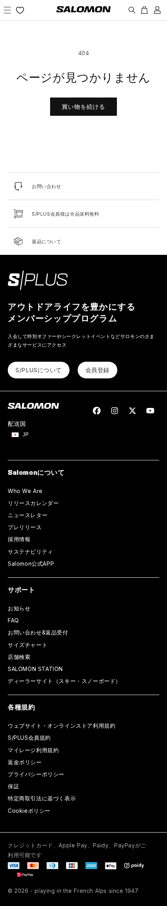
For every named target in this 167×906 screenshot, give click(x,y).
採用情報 (19, 539)
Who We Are (25, 491)
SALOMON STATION (35, 669)
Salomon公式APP (31, 563)
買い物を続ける (83, 106)
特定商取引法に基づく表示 (42, 798)
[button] (7, 10)
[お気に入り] (20, 10)
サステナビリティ (30, 551)
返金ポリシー (25, 762)
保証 (13, 786)
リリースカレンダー (33, 503)
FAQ (13, 620)
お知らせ (19, 608)
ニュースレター (27, 515)
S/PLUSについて (39, 370)
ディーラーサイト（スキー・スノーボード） (64, 681)
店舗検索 (19, 656)
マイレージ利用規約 (33, 750)
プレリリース (25, 527)
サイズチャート (27, 644)
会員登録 (97, 370)
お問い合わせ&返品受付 (38, 632)
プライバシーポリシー (36, 774)
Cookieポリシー (29, 810)
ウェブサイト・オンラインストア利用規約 (61, 725)
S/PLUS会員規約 (29, 737)
